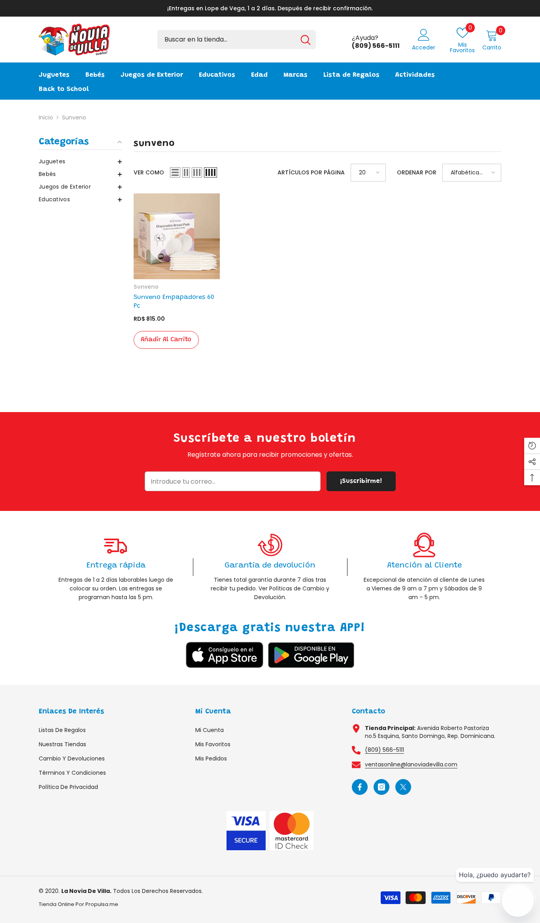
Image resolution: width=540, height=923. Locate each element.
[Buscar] (236, 39)
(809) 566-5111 (384, 750)
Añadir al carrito (166, 340)
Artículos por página (311, 172)
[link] (116, 567)
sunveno (74, 117)
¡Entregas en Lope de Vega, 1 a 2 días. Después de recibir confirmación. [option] (270, 8)
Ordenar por (416, 172)
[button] (80, 161)
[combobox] (226, 39)
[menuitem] (80, 161)
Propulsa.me (101, 904)
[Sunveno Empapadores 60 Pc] (177, 236)
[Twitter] (403, 787)
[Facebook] (360, 787)
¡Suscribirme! (361, 481)
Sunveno (146, 287)
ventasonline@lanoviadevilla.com (411, 764)
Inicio (46, 117)
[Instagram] (381, 787)
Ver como (149, 172)
